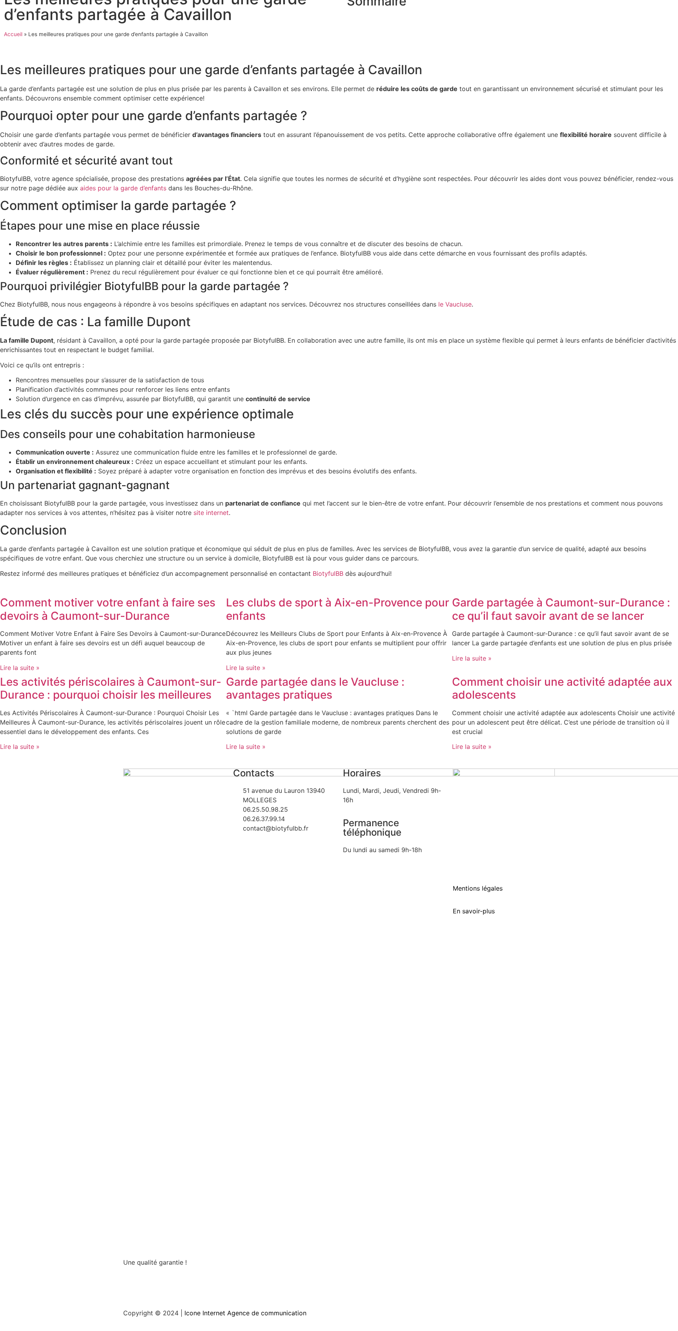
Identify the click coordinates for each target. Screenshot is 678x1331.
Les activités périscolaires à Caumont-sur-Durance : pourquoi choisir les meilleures (110, 688)
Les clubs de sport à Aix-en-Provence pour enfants (337, 609)
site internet (211, 513)
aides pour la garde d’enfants (123, 188)
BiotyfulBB (328, 573)
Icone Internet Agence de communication (244, 1313)
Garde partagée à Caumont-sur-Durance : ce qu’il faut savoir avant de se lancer (561, 609)
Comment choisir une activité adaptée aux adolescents (562, 688)
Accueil (13, 34)
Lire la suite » (20, 668)
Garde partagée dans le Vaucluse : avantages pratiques (315, 688)
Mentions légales (478, 888)
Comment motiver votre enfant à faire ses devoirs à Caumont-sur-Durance (107, 609)
